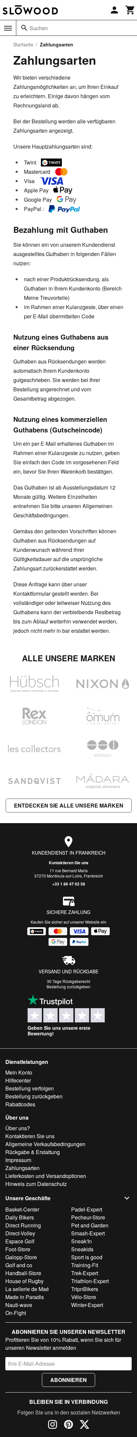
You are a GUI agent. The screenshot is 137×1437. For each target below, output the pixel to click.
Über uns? (17, 1128)
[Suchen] (24, 27)
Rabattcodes (20, 1104)
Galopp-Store (21, 1257)
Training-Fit (84, 1265)
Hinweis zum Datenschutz (36, 1184)
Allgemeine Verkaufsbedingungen (45, 1144)
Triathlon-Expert (90, 1281)
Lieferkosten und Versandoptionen (45, 1176)
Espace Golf (19, 1241)
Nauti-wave (18, 1305)
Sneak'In (81, 1241)
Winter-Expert (87, 1305)
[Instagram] (52, 1425)
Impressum (18, 1160)
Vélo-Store (83, 1297)
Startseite (23, 44)
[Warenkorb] (130, 10)
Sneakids (82, 1249)
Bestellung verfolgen (29, 1088)
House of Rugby (24, 1281)
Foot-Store (17, 1249)
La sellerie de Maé (27, 1289)
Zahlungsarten (22, 1168)
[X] (84, 1425)
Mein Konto (18, 1072)
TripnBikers (84, 1289)
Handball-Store (23, 1273)
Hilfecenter (18, 1080)
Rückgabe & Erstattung (32, 1152)
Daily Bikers (19, 1217)
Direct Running (23, 1225)
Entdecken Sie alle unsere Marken (68, 805)
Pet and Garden (89, 1225)
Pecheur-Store (88, 1217)
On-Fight (15, 1313)
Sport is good (86, 1257)
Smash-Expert (88, 1233)
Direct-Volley (20, 1233)
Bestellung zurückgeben (68, 986)
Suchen (39, 28)
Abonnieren (68, 1380)
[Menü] (8, 28)
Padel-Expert (86, 1209)
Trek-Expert (84, 1273)
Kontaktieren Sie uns (68, 862)
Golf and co (18, 1265)
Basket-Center (22, 1209)
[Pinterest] (68, 1425)
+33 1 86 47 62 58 (68, 884)
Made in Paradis (24, 1297)
